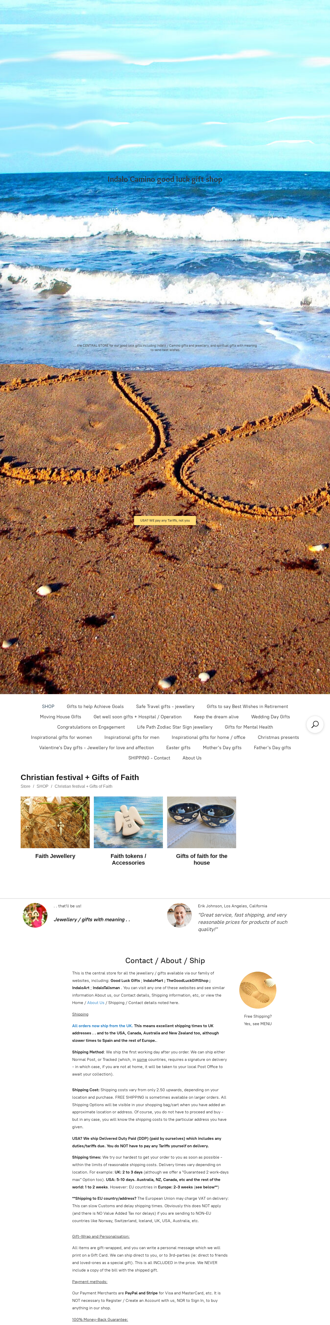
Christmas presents (278, 737)
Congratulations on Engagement (91, 727)
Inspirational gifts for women (61, 737)
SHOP (48, 706)
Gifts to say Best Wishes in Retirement (247, 706)
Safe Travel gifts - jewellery (165, 706)
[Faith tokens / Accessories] (128, 822)
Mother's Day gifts (222, 747)
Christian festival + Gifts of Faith (83, 786)
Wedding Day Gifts (270, 717)
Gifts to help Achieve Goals (95, 706)
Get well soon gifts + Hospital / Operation (138, 717)
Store (25, 786)
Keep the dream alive (216, 717)
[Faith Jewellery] (55, 822)
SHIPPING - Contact (149, 758)
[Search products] (315, 724)
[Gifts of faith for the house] (201, 822)
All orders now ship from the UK (102, 1025)
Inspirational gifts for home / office (208, 737)
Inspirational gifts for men (131, 737)
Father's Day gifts (272, 747)
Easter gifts (178, 747)
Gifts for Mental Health (249, 727)
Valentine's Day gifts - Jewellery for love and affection (96, 747)
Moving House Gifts (60, 717)
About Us (192, 758)
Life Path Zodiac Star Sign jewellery (174, 727)
